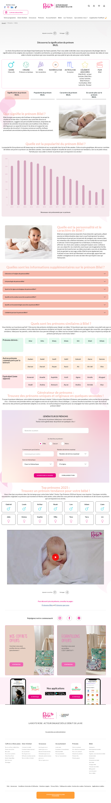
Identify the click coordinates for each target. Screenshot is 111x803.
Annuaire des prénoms (77, 753)
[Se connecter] (94, 6)
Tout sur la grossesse (43, 760)
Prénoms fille (75, 756)
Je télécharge (35, 697)
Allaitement (92, 758)
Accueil (4, 23)
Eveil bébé (91, 762)
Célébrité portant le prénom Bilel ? (16, 312)
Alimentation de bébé (94, 760)
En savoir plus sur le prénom (94, 95)
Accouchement (61, 744)
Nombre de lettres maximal (66, 449)
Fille (44, 443)
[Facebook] (4, 7)
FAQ (8, 786)
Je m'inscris (16, 664)
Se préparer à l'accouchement (62, 749)
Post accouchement (60, 753)
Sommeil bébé (92, 756)
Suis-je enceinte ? (26, 751)
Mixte (67, 443)
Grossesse (42, 744)
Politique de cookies (65, 786)
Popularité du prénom (42, 94)
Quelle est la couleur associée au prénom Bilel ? (20, 297)
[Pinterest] (79, 618)
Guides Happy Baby (9, 758)
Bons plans (7, 751)
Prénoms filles (47, 605)
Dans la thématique (28, 460)
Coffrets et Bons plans (13, 744)
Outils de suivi (8, 760)
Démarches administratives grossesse (45, 757)
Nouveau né (91, 747)
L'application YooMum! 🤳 (98, 18)
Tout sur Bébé (92, 773)
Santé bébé (91, 751)
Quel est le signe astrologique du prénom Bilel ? (20, 289)
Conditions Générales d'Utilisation (28, 786)
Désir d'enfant (27, 744)
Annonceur (14, 786)
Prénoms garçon (76, 758)
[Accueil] (57, 6)
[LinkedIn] (12, 7)
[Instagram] (8, 7)
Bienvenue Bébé (59, 751)
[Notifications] (104, 6)
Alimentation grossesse (44, 753)
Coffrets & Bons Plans (16, 12)
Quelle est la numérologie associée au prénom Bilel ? (22, 305)
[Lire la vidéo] (55, 557)
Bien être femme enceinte (45, 751)
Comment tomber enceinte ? (28, 749)
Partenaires (87, 786)
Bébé (91, 744)
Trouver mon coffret (9, 749)
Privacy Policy (55, 786)
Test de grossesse (26, 753)
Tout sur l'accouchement (61, 756)
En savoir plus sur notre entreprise (55, 732)
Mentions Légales (44, 786)
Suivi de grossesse (43, 747)
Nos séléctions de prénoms (78, 749)
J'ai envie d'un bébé (26, 747)
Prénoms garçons (62, 605)
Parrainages (8, 762)
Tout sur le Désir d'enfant (28, 758)
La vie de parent (92, 771)
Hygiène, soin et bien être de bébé (97, 753)
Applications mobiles (98, 786)
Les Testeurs (68, 18)
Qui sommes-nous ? (81, 18)
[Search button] (89, 6)
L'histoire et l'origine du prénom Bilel (17, 273)
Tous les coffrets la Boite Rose (12, 747)
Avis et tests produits (10, 753)
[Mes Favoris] (99, 6)
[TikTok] (16, 7)
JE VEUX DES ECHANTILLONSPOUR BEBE (55, 795)
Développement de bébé (95, 749)
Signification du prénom (16, 94)
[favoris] (54, 33)
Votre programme (10, 18)
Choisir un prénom (76, 747)
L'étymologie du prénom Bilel (14, 281)
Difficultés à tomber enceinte (28, 756)
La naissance (58, 747)
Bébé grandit (92, 768)
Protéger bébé (92, 764)
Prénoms (75, 744)
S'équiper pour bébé (94, 766)
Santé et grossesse (43, 749)
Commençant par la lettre (31, 449)
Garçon (55, 443)
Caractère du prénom (68, 94)
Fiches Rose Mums (9, 756)
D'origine (60, 460)
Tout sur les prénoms (77, 751)
